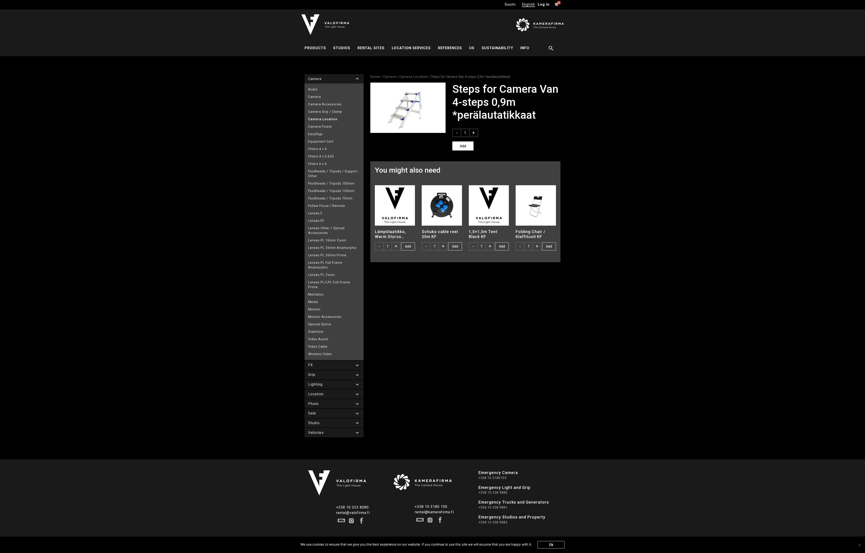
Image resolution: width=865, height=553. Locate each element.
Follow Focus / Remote (326, 206)
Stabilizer (316, 331)
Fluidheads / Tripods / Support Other (333, 173)
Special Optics (319, 324)
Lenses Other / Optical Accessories (326, 230)
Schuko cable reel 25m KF (440, 234)
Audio (313, 89)
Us (471, 48)
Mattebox (316, 294)
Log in (543, 4)
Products (315, 48)
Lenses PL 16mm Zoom (327, 240)
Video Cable (318, 346)
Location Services (411, 48)
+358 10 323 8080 (352, 507)
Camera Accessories (325, 104)
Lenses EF (316, 220)
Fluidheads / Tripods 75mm (330, 198)
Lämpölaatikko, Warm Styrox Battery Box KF (390, 234)
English (528, 4)
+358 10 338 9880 (493, 492)
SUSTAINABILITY (497, 48)
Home (375, 77)
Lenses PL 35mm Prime (327, 255)
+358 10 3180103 (492, 478)
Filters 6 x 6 (317, 164)
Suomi (510, 4)
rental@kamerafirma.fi (434, 512)
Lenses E (315, 213)
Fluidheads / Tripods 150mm (331, 191)
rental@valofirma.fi (353, 513)
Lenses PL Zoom (321, 275)
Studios (341, 48)
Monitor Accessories (324, 317)
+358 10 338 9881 (493, 507)
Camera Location (322, 119)
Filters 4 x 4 (317, 149)
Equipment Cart (321, 141)
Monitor (314, 309)
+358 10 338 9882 (493, 522)
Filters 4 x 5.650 (321, 156)
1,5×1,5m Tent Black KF (483, 234)
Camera (314, 97)
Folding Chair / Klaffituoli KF (530, 234)
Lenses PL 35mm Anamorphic (332, 248)
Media (313, 302)
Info (524, 48)
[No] (859, 545)
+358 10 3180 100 (431, 506)
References (450, 48)
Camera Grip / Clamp (325, 111)
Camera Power (320, 126)
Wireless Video (320, 354)
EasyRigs (315, 134)
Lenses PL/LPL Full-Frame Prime (329, 284)
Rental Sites (371, 48)
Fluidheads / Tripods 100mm (331, 183)
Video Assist (318, 339)
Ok (551, 545)
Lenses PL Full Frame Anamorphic (325, 265)
